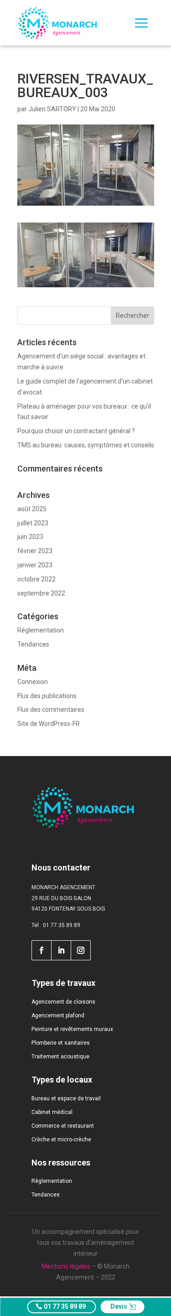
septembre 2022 (41, 593)
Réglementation (40, 630)
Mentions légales (65, 1266)
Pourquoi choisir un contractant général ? (76, 431)
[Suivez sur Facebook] (41, 950)
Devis (118, 1306)
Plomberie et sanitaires (60, 1043)
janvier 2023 (34, 565)
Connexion (32, 681)
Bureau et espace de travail (66, 1098)
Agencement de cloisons (63, 1002)
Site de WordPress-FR (48, 723)
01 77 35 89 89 (65, 1306)
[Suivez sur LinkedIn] (61, 950)
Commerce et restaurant (62, 1126)
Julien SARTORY (52, 109)
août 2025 (32, 509)
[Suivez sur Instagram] (81, 950)
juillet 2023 (32, 523)
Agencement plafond (57, 1015)
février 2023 (34, 550)
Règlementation (51, 1181)
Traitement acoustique (60, 1056)
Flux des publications (47, 695)
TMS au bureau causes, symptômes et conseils (85, 445)
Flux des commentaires (50, 709)
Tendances (33, 644)
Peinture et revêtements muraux (72, 1029)
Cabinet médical (52, 1112)
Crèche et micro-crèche (61, 1139)
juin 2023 (30, 536)
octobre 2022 (36, 579)
